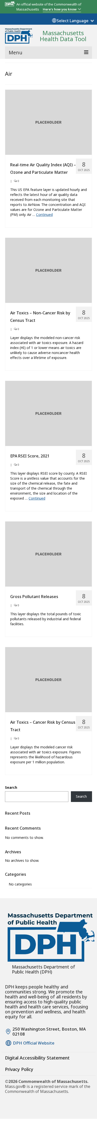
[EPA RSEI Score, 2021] (48, 413)
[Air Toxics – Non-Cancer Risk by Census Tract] (48, 269)
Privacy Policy (19, 1069)
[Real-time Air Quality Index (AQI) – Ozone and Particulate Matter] (48, 121)
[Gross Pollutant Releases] (48, 553)
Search (11, 787)
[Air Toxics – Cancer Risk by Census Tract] (48, 679)
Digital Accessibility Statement (37, 1058)
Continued (44, 214)
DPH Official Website (33, 1043)
